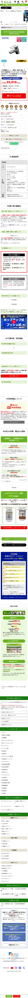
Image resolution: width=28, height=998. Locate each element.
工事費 (3, 793)
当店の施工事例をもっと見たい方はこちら (13, 527)
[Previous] (1, 22)
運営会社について (6, 724)
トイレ (3, 732)
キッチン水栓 (5, 748)
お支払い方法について (7, 712)
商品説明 (8, 996)
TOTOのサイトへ (11, 127)
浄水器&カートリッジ (7, 759)
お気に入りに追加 (14, 135)
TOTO (7, 131)
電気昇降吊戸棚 (6, 782)
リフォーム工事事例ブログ (20, 894)
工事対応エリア (6, 841)
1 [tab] (11, 22)
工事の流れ (5, 843)
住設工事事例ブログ (7, 894)
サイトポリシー (6, 878)
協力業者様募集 (19, 903)
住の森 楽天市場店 (20, 888)
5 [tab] (16, 22)
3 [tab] (13, 22)
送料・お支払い (6, 821)
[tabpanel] (14, 11)
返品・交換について (7, 828)
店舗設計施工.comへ (14, 944)
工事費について (6, 846)
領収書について (6, 833)
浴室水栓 (4, 751)
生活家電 (4, 777)
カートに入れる (15, 96)
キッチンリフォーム (7, 801)
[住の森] (7, 1)
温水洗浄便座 (5, 766)
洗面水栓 (3, 27)
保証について (5, 831)
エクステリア (5, 761)
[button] (14, 955)
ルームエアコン (6, 774)
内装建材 (4, 788)
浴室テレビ (5, 772)
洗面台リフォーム (19, 806)
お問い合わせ (5, 858)
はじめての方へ (6, 853)
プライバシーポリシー (7, 876)
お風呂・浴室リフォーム (20, 802)
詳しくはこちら (13, 422)
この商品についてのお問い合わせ (14, 139)
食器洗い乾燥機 (6, 735)
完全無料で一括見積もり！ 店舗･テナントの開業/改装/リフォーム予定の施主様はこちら (14, 927)
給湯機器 (4, 737)
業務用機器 (5, 785)
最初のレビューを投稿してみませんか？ (13, 545)
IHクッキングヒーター (7, 743)
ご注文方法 (5, 823)
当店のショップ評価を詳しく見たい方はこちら (14, 597)
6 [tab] (17, 22)
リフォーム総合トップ (7, 809)
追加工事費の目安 (13, 376)
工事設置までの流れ (7, 91)
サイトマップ (5, 881)
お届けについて (5, 718)
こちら (22, 224)
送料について (8, 243)
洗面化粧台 (5, 769)
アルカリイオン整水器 (7, 756)
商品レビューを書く (5, 113)
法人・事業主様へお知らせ (7, 904)
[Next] (27, 22)
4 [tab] (15, 22)
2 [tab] (12, 22)
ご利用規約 (5, 870)
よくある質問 (5, 721)
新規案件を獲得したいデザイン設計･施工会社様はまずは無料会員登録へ (14, 937)
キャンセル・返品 (16, 91)
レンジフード (5, 745)
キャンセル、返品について (8, 715)
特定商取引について (7, 873)
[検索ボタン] (26, 7)
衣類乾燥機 (5, 780)
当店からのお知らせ (7, 865)
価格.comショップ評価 (7, 888)
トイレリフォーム (6, 806)
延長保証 (4, 790)
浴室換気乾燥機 (6, 764)
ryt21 (7, 563)
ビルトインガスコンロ (7, 740)
